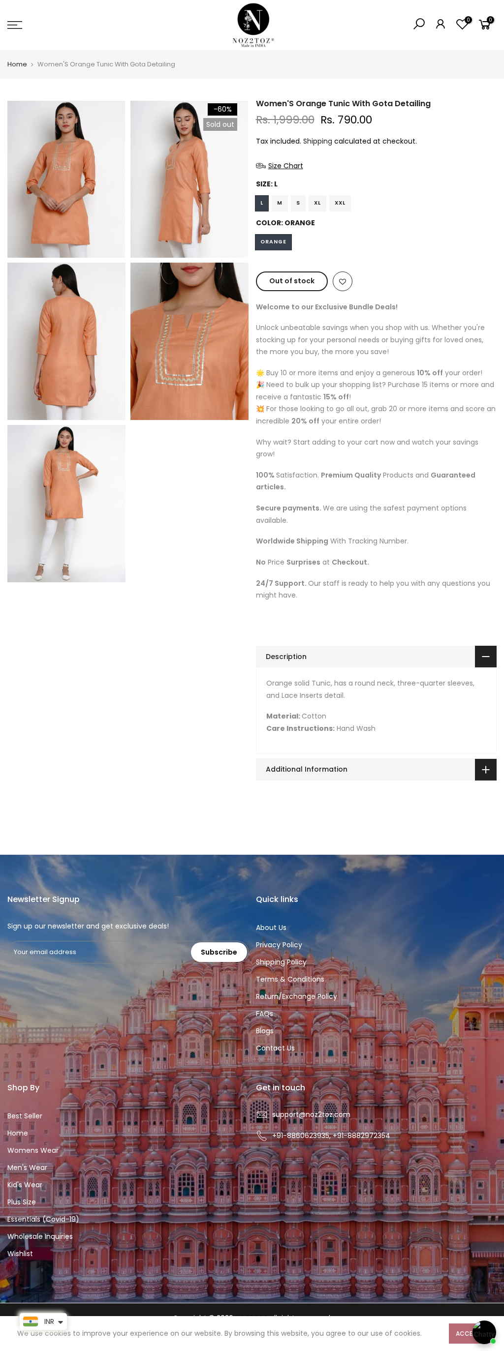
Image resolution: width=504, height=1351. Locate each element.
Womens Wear (33, 1150)
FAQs (264, 1014)
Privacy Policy (279, 945)
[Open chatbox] (484, 1332)
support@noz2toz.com (311, 1114)
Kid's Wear (24, 1185)
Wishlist (20, 1254)
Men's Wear (27, 1167)
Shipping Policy (281, 962)
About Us (271, 927)
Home (17, 64)
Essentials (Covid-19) (43, 1219)
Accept (468, 1333)
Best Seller (24, 1116)
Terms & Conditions (290, 979)
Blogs (265, 1031)
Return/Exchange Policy (296, 996)
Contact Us (275, 1048)
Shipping (317, 141)
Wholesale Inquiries (40, 1236)
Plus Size (21, 1202)
